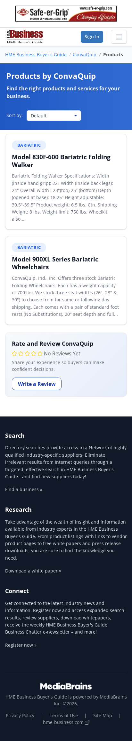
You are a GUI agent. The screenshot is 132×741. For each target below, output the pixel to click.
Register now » (21, 645)
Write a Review (37, 384)
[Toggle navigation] (119, 37)
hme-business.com (64, 722)
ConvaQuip (84, 54)
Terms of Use (64, 715)
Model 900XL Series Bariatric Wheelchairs (55, 263)
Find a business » (23, 489)
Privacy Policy (20, 715)
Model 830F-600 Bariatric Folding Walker (61, 160)
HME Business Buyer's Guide (36, 54)
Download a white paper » (33, 571)
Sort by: (14, 115)
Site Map (102, 715)
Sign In (92, 36)
